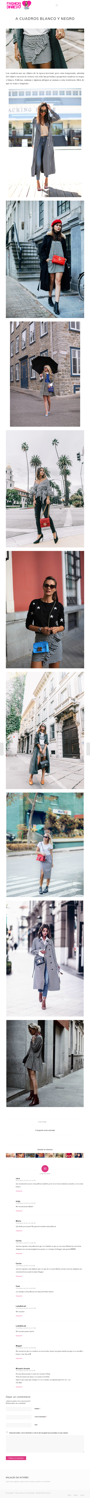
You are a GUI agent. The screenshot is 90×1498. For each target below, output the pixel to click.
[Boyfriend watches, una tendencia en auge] (10, 1155)
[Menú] (57, 5)
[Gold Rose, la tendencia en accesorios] (20, 1155)
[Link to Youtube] (75, 5)
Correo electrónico (41, 1417)
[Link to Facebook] (72, 5)
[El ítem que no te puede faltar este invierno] (2, 749)
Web (36, 1425)
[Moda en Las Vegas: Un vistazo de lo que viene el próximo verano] (59, 1155)
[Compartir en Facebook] (12, 1137)
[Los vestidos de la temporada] (69, 1155)
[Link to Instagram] (68, 5)
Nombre (38, 1409)
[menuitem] (51, 5)
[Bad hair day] (79, 1155)
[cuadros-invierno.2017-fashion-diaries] (45, 49)
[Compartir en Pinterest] (51, 1137)
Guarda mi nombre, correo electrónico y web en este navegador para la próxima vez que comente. (38, 1433)
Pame (44, 1122)
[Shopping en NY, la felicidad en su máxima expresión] (30, 1155)
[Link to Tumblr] (79, 5)
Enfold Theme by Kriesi (43, 1493)
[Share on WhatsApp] (38, 1137)
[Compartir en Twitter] (25, 1137)
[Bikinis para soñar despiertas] (40, 1155)
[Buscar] (51, 5)
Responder (19, 1191)
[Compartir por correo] (77, 1137)
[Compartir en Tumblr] (64, 1137)
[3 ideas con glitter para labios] (88, 749)
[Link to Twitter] (65, 5)
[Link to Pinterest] (82, 5)
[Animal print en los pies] (49, 1155)
